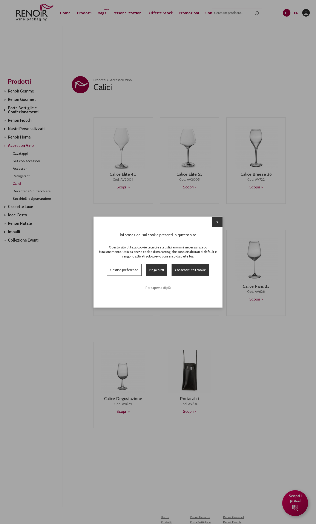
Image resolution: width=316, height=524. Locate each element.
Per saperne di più (158, 288)
